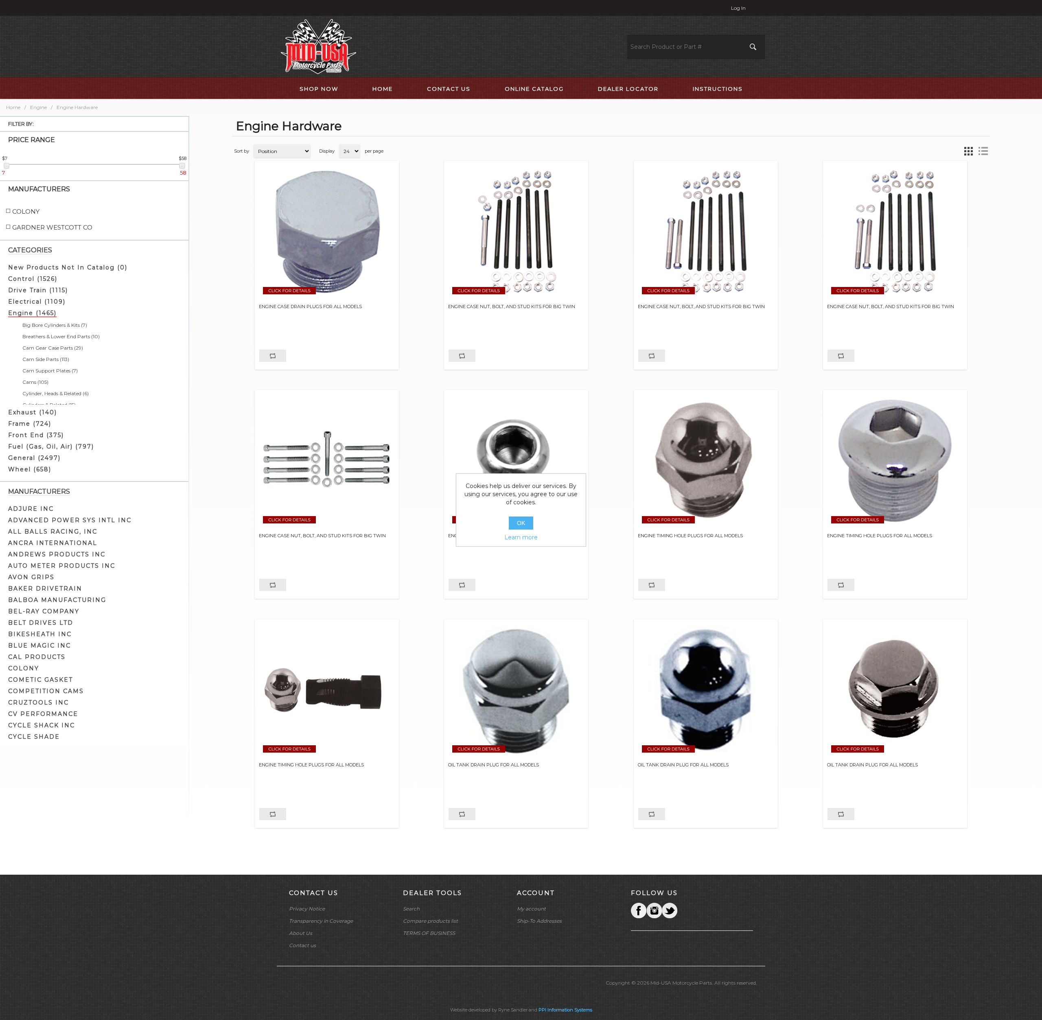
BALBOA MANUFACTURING (57, 600)
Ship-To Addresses (539, 921)
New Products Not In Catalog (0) (67, 267)
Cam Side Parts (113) (45, 359)
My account (531, 909)
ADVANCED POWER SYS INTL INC (69, 520)
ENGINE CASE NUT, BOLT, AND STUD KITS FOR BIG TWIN (511, 306)
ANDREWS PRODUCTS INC (56, 554)
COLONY (23, 668)
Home (13, 107)
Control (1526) (32, 278)
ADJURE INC (31, 508)
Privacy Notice (307, 909)
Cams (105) (35, 382)
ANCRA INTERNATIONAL (52, 543)
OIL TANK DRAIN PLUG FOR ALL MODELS (493, 765)
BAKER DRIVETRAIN (45, 588)
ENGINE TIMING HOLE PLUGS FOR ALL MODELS (690, 535)
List (983, 151)
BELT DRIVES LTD (40, 622)
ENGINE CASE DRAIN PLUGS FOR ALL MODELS (310, 306)
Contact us (302, 945)
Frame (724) (29, 423)
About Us (300, 933)
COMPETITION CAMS (46, 691)
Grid (968, 151)
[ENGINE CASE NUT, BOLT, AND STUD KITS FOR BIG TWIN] (516, 232)
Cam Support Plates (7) (50, 371)
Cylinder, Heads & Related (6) (55, 393)
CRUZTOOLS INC (38, 702)
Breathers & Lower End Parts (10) (61, 336)
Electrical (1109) (37, 301)
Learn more (521, 537)
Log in (738, 8)
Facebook (638, 910)
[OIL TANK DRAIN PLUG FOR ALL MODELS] (516, 691)
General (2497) (34, 458)
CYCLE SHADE (34, 736)
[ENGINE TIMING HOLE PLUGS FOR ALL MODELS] (516, 461)
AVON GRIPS (31, 577)
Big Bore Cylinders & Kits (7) (54, 325)
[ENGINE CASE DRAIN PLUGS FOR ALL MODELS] (327, 232)
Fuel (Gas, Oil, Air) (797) (51, 446)
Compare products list (430, 921)
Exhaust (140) (32, 412)
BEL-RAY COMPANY (43, 611)
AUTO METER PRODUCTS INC (61, 565)
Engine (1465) (32, 313)
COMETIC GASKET (40, 679)
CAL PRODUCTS (37, 657)
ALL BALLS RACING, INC (52, 531)
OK (521, 523)
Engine (38, 107)
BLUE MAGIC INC (39, 645)
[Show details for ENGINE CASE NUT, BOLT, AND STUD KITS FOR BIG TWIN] (327, 461)
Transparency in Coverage (321, 921)
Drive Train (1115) (38, 290)
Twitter (654, 910)
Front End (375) (36, 435)
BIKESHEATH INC (40, 634)
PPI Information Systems (565, 1010)
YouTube (669, 910)
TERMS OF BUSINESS (429, 933)
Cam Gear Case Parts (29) (52, 348)
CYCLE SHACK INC (41, 725)
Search (411, 909)
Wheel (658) (29, 469)
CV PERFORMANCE (43, 714)
